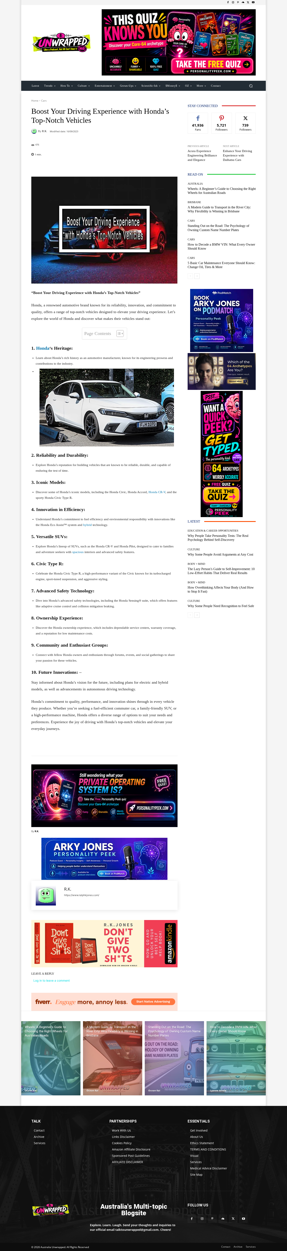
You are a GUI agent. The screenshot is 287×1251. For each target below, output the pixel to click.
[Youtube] (253, 2)
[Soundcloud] (243, 2)
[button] (251, 86)
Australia (195, 183)
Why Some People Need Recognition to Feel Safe (221, 606)
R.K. (44, 131)
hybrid (87, 525)
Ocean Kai (31, 1090)
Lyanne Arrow (218, 1090)
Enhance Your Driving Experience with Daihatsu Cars (237, 155)
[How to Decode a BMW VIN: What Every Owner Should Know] (236, 1058)
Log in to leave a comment (51, 980)
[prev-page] (190, 276)
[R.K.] (34, 131)
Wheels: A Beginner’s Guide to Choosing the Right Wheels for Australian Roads (222, 191)
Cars (44, 100)
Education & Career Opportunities (213, 530)
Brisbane (194, 202)
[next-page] (197, 276)
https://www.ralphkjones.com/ (81, 895)
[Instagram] (233, 2)
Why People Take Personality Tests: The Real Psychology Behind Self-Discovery (218, 537)
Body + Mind (196, 564)
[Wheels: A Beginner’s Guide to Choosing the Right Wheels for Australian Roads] (50, 1058)
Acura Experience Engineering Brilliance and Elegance (202, 155)
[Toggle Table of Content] (118, 333)
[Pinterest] (238, 2)
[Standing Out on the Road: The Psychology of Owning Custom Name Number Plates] (174, 1058)
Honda (42, 348)
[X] (248, 2)
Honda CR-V (157, 492)
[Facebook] (227, 2)
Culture (194, 549)
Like (198, 116)
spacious (78, 552)
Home (34, 100)
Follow (222, 116)
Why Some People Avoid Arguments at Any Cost (220, 554)
